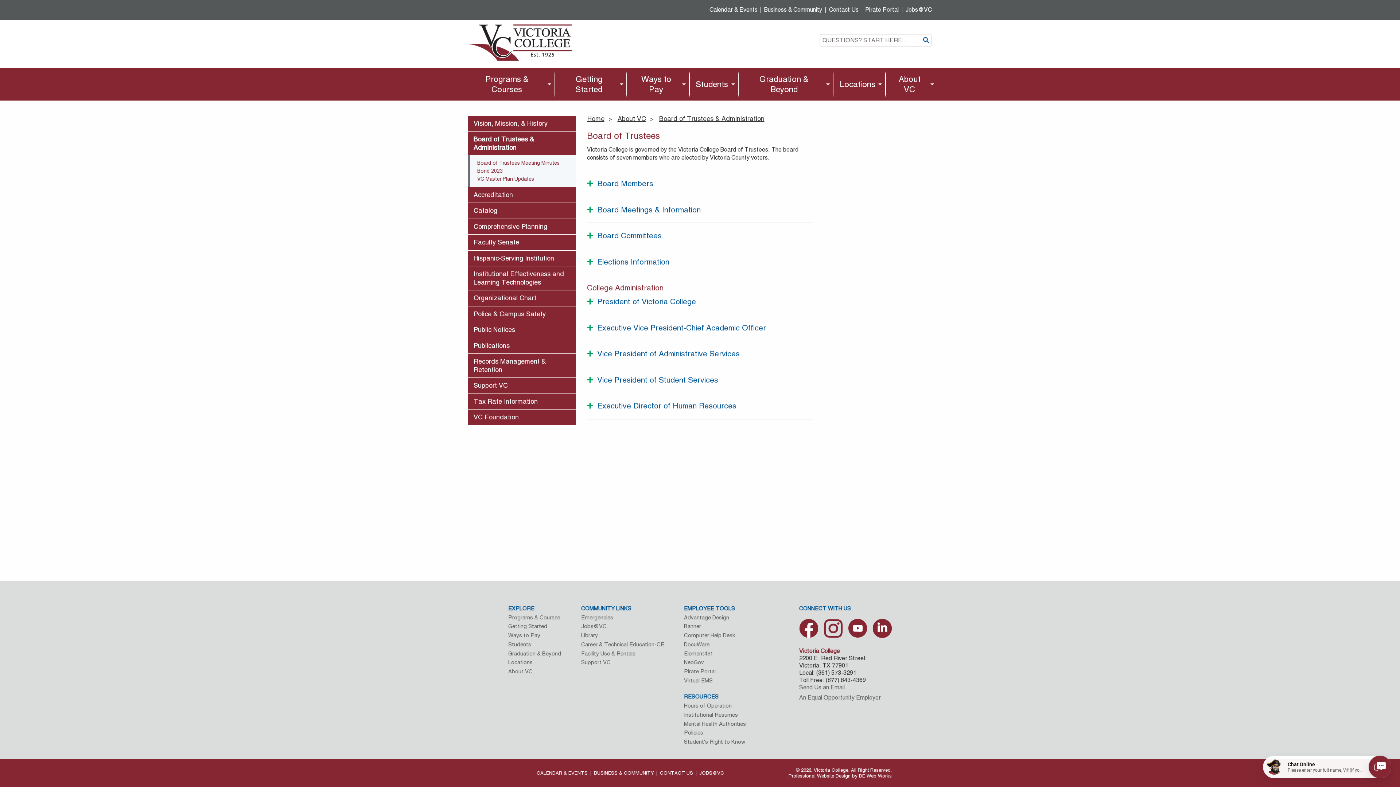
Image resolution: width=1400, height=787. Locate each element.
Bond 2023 (490, 171)
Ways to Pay (656, 84)
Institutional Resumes (711, 715)
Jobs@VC (919, 9)
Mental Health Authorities (715, 724)
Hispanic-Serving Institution (514, 258)
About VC (910, 84)
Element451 (698, 653)
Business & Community (793, 9)
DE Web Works (875, 776)
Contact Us (844, 9)
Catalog (485, 210)
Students (712, 84)
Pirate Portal (882, 9)
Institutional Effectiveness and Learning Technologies (519, 278)
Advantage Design (706, 617)
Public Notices (494, 329)
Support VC (491, 385)
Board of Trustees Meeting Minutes (518, 163)
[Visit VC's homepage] (520, 42)
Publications (492, 345)
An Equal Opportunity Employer (840, 697)
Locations (857, 84)
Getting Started (588, 84)
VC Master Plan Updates (505, 179)
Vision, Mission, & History (511, 123)
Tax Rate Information (506, 401)
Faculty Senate (496, 242)
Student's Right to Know (714, 742)
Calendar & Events (733, 9)
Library (589, 635)
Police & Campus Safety (510, 314)
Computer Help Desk (709, 635)
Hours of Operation (708, 705)
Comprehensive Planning (510, 226)
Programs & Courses (507, 84)
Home (595, 118)
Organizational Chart (505, 298)
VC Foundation (496, 417)
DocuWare (696, 644)
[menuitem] (509, 84)
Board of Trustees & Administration (712, 118)
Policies (693, 732)
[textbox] (876, 40)
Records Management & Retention (510, 365)
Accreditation (493, 195)
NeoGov (694, 662)
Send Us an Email (822, 687)
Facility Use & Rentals (608, 653)
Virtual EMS (698, 680)
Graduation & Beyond (784, 84)
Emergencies (597, 617)
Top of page (1313, 705)
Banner (692, 626)
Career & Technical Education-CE (622, 644)
